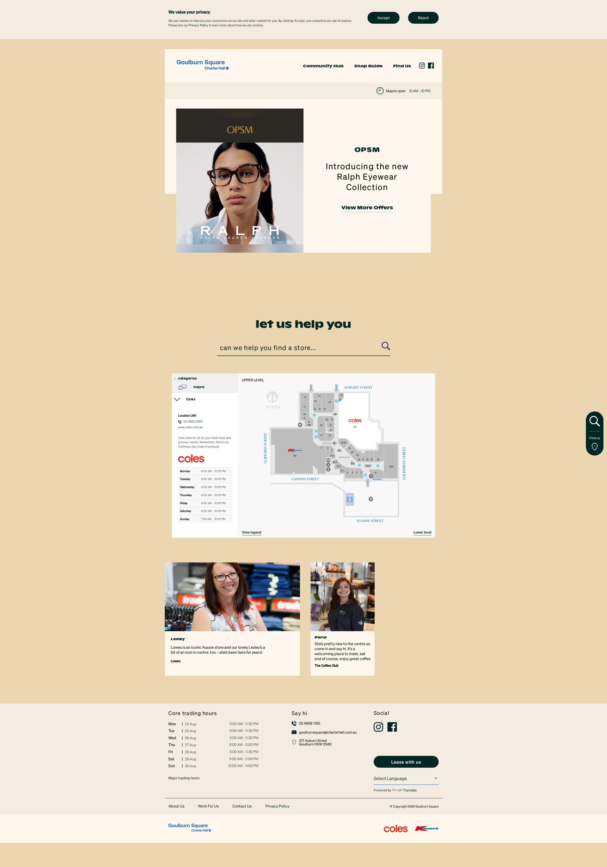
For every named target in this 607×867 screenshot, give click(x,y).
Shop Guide (368, 65)
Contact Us (242, 806)
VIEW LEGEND (251, 532)
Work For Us (208, 806)
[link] (203, 65)
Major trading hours (183, 778)
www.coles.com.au (190, 427)
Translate (410, 790)
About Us (176, 806)
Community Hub (323, 65)
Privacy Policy (198, 25)
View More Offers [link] (367, 208)
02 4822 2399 (193, 421)
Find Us (402, 65)
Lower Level (423, 532)
